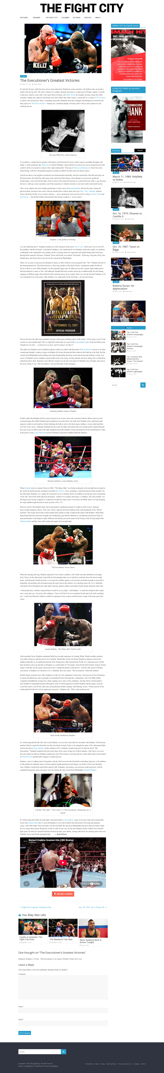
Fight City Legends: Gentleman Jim (35, 907)
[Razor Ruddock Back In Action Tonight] (93, 920)
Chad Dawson (27, 756)
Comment (21, 974)
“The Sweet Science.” (39, 103)
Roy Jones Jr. (60, 491)
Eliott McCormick (131, 182)
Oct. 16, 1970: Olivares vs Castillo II (127, 215)
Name (21, 1006)
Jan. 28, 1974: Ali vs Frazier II (93, 907)
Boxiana (36, 17)
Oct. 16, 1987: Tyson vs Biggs (126, 248)
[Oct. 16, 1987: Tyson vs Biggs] (127, 226)
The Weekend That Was (61, 939)
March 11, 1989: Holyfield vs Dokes (127, 178)
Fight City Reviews (112, 1064)
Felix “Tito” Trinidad (87, 191)
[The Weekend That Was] (63, 920)
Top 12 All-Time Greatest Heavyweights (135, 333)
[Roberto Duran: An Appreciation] (126, 259)
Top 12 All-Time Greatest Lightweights (134, 370)
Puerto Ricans (86, 349)
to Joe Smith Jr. (68, 820)
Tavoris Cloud (96, 194)
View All (140, 150)
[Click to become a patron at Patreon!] (63, 891)
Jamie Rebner (38, 84)
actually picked (33, 823)
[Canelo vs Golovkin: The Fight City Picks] (32, 920)
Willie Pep (45, 165)
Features (24, 17)
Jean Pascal (24, 197)
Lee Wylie (76, 17)
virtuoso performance (81, 168)
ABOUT (98, 17)
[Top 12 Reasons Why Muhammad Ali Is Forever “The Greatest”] (119, 355)
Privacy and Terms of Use (125, 1064)
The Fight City (52, 17)
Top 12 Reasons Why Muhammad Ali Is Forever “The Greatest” (135, 359)
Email (21, 1019)
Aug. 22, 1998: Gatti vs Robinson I (126, 314)
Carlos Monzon (39, 432)
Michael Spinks (25, 521)
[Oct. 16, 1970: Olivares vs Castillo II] (127, 189)
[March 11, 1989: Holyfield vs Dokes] (127, 156)
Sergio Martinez (39, 748)
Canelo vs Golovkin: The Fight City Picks (31, 938)
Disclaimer (136, 1064)
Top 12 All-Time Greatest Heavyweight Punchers (135, 346)
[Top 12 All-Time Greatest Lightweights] (119, 368)
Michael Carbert (131, 252)
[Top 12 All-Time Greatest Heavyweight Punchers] (119, 342)
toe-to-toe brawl (99, 97)
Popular (129, 328)
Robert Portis (128, 291)
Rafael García (130, 219)
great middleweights (82, 342)
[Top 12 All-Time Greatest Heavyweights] (119, 331)
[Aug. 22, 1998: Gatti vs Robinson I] (128, 302)
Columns (65, 17)
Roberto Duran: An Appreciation (123, 287)
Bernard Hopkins (74, 188)
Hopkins (28, 488)
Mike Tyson (71, 95)
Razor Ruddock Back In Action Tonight (91, 941)
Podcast (87, 17)
